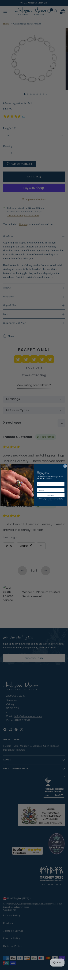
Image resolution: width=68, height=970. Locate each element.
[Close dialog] (64, 465)
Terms (52, 500)
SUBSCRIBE (50, 495)
